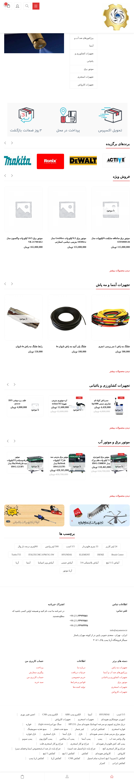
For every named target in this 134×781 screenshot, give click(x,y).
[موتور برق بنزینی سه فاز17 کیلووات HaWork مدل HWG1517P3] (77, 463)
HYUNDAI (67, 554)
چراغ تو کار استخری (79, 743)
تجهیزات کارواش (86, 84)
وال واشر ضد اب (117, 739)
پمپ (100, 739)
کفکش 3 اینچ (49, 753)
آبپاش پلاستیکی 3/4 (89, 562)
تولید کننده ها (79, 687)
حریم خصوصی (78, 677)
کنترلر (102, 763)
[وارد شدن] (67, 776)
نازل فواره (31, 734)
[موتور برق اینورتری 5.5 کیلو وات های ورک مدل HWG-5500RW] (119, 463)
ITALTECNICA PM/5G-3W (41, 554)
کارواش (121, 753)
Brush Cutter (117, 554)
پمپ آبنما (86, 739)
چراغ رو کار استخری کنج (114, 748)
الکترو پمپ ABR (73, 714)
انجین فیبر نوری (27, 714)
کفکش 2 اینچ (68, 753)
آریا (17, 562)
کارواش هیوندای (103, 753)
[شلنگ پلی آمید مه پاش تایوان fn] (67, 317)
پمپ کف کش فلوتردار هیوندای (110, 743)
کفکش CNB (74, 758)
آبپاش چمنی (67, 562)
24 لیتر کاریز (111, 546)
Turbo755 (16, 554)
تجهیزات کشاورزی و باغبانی (84, 57)
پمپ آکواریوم (45, 739)
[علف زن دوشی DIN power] (35, 406)
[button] (8, 6)
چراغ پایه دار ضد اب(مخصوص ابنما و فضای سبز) (38, 748)
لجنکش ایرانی (98, 729)
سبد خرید (39, 682)
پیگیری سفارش (36, 672)
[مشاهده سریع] (111, 224)
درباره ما (81, 667)
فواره (28, 724)
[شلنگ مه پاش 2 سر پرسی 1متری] (111, 317)
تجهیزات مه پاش (119, 667)
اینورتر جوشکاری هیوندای (113, 719)
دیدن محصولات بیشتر (120, 270)
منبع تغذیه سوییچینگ (37, 729)
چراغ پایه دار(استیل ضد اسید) (81, 748)
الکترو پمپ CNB (50, 714)
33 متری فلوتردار (90, 546)
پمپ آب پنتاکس (67, 739)
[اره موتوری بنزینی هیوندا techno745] (77, 406)
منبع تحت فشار (61, 729)
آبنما (28, 562)
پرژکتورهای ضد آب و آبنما (84, 42)
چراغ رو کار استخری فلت (51, 743)
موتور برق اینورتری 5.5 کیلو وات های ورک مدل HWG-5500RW (101, 460)
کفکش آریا (56, 758)
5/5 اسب (70, 546)
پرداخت (39, 667)
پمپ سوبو (27, 739)
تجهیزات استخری (85, 76)
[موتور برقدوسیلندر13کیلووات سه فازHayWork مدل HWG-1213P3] (35, 463)
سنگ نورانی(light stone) (49, 724)
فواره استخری (118, 729)
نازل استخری (49, 734)
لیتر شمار (79, 729)
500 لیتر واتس (52, 546)
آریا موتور (67, 570)
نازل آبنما (67, 734)
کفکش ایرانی (118, 763)
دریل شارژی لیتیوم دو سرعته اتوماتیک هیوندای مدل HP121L (97, 724)
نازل (81, 734)
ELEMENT (84, 554)
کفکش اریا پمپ (36, 758)
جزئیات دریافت (78, 672)
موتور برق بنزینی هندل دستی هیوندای (107, 734)
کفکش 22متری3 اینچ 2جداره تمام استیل (106, 758)
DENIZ (100, 554)
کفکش (85, 753)
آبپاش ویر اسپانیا (46, 562)
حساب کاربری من (35, 677)
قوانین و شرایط (77, 682)
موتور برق (89, 69)
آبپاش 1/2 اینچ (112, 562)
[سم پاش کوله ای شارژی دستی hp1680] (119, 406)
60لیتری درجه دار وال (28, 546)
